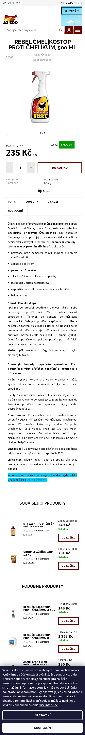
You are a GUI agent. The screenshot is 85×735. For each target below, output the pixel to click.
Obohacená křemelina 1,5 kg (38, 553)
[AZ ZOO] (42, 19)
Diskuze (53, 202)
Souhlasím (42, 728)
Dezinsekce (51, 180)
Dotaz (46, 191)
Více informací (48, 705)
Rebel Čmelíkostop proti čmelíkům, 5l (36, 636)
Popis (12, 202)
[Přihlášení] (69, 30)
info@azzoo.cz (74, 3)
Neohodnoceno (42, 59)
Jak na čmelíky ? (37, 480)
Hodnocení (15, 211)
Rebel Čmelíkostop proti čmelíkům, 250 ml (39, 608)
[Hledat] (61, 30)
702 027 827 (14, 3)
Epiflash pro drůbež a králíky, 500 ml (38, 525)
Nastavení (43, 715)
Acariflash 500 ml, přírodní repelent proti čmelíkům (36, 664)
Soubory (32, 202)
